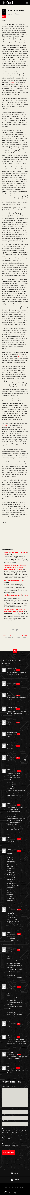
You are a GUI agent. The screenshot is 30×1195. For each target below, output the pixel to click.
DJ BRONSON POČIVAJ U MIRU (9, 636)
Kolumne (17, 14)
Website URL (5, 1120)
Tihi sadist (11, 82)
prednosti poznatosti (22, 636)
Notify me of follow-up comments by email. (13, 1139)
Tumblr (17, 1179)
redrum (9, 682)
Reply (18, 670)
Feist (19, 356)
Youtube (16, 1173)
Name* (3, 1109)
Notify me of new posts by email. (10, 1145)
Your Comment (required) (8, 1086)
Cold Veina (5, 425)
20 (3, 16)
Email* (3, 1114)
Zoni (5, 554)
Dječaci (20, 569)
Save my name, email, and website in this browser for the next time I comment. (15, 1131)
